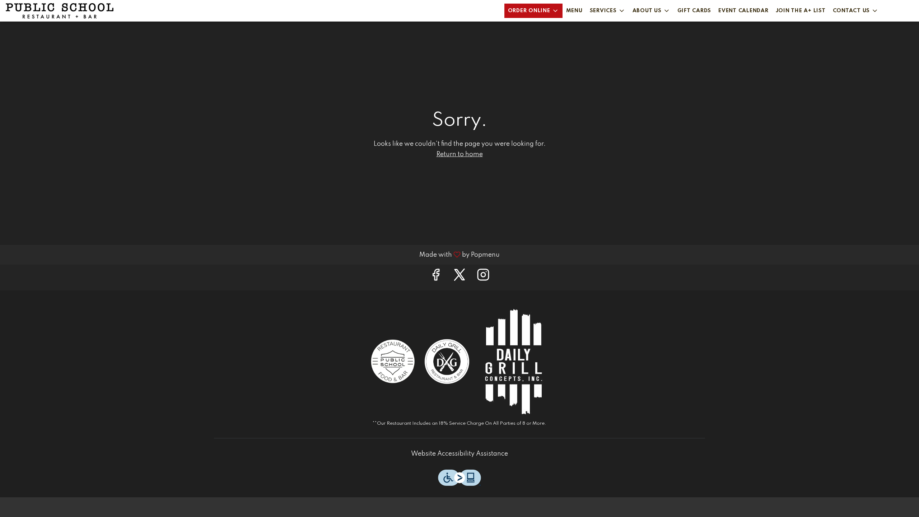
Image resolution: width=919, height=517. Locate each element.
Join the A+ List (801, 10)
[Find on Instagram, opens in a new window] (483, 277)
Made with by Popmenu (252, 254)
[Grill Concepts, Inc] (513, 361)
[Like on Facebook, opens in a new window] (435, 277)
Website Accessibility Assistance (459, 454)
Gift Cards (694, 10)
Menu (574, 10)
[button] (533, 11)
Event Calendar (743, 10)
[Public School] (393, 361)
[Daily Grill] (447, 361)
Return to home (460, 154)
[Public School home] (59, 11)
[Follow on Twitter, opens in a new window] (459, 277)
